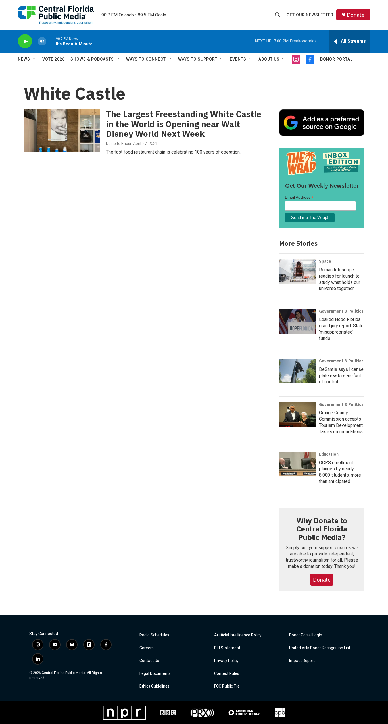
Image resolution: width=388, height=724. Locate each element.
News (24, 59)
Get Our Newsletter (310, 15)
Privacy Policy (226, 661)
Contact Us (149, 661)
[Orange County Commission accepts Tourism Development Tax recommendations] (297, 414)
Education (329, 454)
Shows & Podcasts (92, 59)
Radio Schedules (154, 635)
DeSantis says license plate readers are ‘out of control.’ (341, 375)
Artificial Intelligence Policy (238, 635)
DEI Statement (227, 648)
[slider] (51, 41)
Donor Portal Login (305, 635)
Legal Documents (155, 673)
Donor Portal (336, 59)
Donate (355, 15)
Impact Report (302, 661)
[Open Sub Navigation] (34, 59)
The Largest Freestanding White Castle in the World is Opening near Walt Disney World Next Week (183, 123)
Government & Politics (341, 311)
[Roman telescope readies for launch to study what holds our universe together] (297, 271)
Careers (146, 648)
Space (325, 261)
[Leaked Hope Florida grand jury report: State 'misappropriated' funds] (297, 321)
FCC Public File (227, 686)
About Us (268, 59)
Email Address (299, 197)
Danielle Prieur (119, 143)
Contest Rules (226, 673)
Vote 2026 (53, 59)
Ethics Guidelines (154, 686)
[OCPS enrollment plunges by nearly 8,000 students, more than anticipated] (297, 464)
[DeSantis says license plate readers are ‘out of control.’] (297, 371)
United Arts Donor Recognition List (319, 648)
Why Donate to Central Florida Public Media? (321, 529)
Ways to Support (198, 59)
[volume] (42, 41)
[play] (25, 41)
